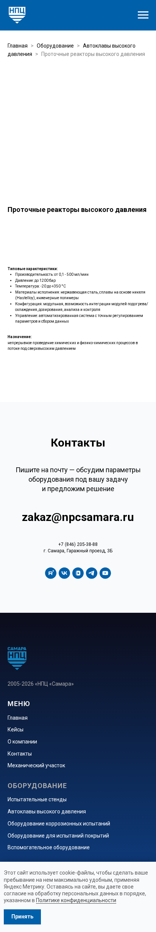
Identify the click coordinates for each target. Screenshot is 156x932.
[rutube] (50, 573)
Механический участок (36, 765)
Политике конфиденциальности (76, 900)
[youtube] (105, 573)
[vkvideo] (78, 573)
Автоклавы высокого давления (47, 811)
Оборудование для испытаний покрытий (58, 836)
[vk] (64, 573)
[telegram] (91, 573)
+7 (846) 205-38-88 (78, 544)
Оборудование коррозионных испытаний (59, 824)
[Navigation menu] (143, 15)
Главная (18, 46)
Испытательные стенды (37, 799)
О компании (22, 742)
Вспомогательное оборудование (49, 847)
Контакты (20, 754)
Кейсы (15, 729)
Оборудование (55, 46)
